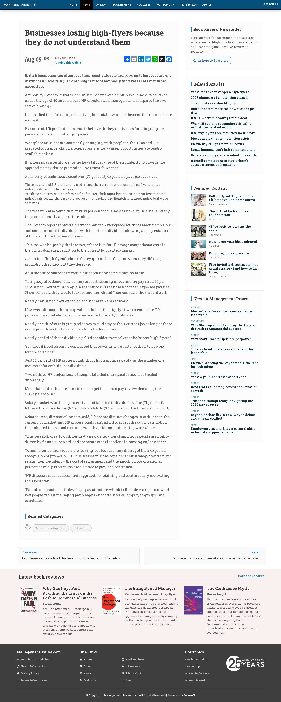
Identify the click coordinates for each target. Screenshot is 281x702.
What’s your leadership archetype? (218, 377)
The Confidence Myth (228, 588)
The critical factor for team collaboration (230, 213)
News (86, 5)
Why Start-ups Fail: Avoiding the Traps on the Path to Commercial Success (224, 327)
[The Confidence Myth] (195, 612)
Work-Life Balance (197, 673)
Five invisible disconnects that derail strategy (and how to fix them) (233, 268)
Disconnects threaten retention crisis (220, 138)
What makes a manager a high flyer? (220, 92)
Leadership (192, 666)
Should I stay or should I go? (213, 103)
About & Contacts (32, 666)
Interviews (189, 5)
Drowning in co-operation (229, 253)
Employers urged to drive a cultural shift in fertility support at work (223, 430)
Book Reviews (121, 5)
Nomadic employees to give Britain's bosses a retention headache (220, 162)
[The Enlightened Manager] (113, 607)
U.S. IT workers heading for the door (219, 118)
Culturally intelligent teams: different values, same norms (232, 198)
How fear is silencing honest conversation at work (224, 389)
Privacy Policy (29, 673)
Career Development (50, 528)
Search (130, 680)
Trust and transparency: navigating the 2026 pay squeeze (222, 402)
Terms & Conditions (33, 680)
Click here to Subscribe (210, 60)
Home (73, 5)
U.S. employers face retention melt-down (223, 133)
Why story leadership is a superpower (221, 339)
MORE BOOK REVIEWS (251, 576)
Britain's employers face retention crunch (223, 155)
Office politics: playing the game (230, 228)
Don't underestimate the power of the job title (223, 110)
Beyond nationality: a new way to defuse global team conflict (223, 416)
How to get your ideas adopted (233, 242)
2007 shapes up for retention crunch (219, 97)
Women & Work (195, 680)
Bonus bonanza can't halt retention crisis (223, 150)
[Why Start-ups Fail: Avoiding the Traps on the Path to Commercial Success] (31, 612)
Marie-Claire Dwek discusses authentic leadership (222, 313)
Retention (81, 528)
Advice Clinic (134, 673)
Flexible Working (196, 659)
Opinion (101, 5)
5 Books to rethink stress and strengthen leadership (223, 351)
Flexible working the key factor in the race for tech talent (224, 365)
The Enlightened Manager (150, 588)
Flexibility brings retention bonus (217, 144)
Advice (207, 5)
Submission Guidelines (35, 659)
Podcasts (144, 5)
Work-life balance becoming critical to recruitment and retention (221, 125)
